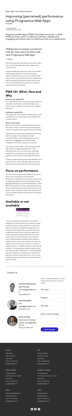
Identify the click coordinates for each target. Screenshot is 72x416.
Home (7, 11)
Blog (12, 11)
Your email (44, 306)
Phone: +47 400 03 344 (12, 361)
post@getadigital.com (11, 363)
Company (44, 297)
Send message (49, 329)
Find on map (9, 358)
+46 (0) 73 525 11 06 (25, 327)
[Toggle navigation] (65, 3)
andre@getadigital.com (27, 306)
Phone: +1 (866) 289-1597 (43, 361)
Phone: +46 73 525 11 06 (12, 381)
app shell (9, 183)
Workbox (18, 140)
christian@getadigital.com (27, 290)
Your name (44, 289)
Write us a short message (50, 314)
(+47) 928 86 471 (24, 294)
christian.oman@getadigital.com (27, 323)
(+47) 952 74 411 (24, 309)
